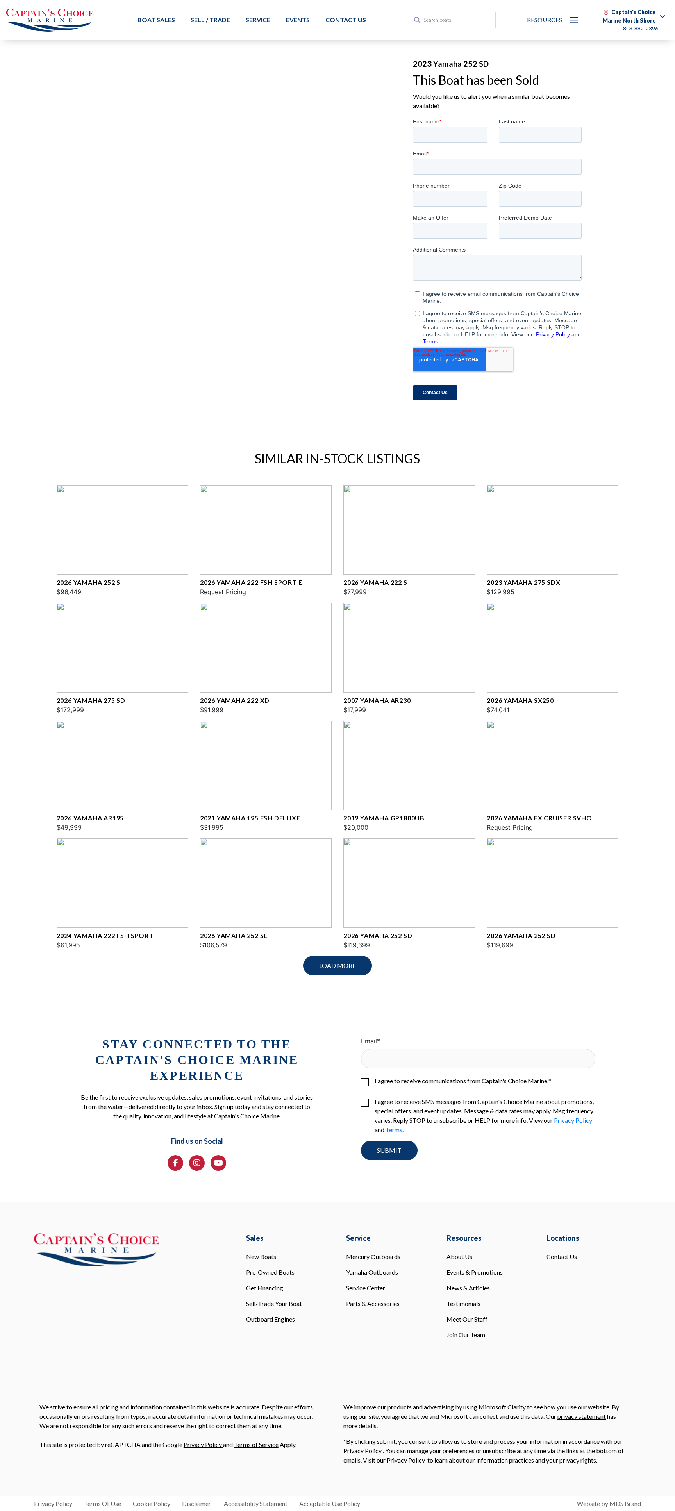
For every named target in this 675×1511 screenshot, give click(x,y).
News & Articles (468, 1287)
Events (298, 19)
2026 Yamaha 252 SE (234, 935)
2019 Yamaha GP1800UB (384, 818)
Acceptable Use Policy (329, 1503)
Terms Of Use (102, 1503)
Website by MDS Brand (609, 1503)
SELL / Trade (210, 19)
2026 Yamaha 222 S (375, 582)
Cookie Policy (151, 1503)
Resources (544, 19)
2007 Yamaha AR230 (377, 700)
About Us (459, 1256)
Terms (394, 1129)
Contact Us (345, 19)
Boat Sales (156, 19)
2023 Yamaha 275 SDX (523, 582)
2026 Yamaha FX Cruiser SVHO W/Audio (539, 818)
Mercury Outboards (373, 1256)
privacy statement (581, 1416)
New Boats (261, 1256)
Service (258, 19)
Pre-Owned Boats (270, 1272)
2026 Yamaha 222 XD (235, 700)
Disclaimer (197, 1503)
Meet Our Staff (467, 1319)
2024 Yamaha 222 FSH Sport (105, 935)
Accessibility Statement (256, 1503)
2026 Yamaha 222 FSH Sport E (251, 582)
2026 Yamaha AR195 (90, 818)
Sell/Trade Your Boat (274, 1303)
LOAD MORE (337, 965)
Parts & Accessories (373, 1303)
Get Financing (264, 1287)
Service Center (365, 1287)
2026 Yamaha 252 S (89, 582)
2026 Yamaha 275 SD (91, 700)
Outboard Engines (270, 1319)
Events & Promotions (474, 1272)
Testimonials (463, 1303)
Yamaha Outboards (372, 1272)
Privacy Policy (573, 1120)
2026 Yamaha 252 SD (377, 935)
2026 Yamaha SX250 (520, 700)
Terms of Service (256, 1444)
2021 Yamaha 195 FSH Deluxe (250, 818)
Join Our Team (465, 1334)
